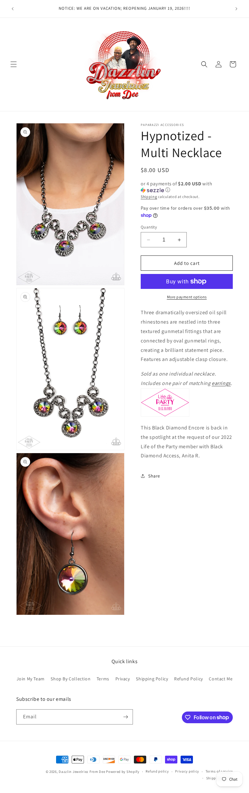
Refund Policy (188, 679)
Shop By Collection (70, 679)
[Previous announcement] (13, 9)
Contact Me (220, 679)
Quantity (149, 227)
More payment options (187, 296)
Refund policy (157, 771)
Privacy (122, 679)
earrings (221, 383)
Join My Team (31, 679)
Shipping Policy (152, 679)
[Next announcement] (236, 9)
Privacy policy (187, 771)
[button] (13, 64)
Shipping (149, 196)
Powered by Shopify (122, 771)
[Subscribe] (125, 717)
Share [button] (154, 476)
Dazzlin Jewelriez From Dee (82, 771)
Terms (103, 679)
